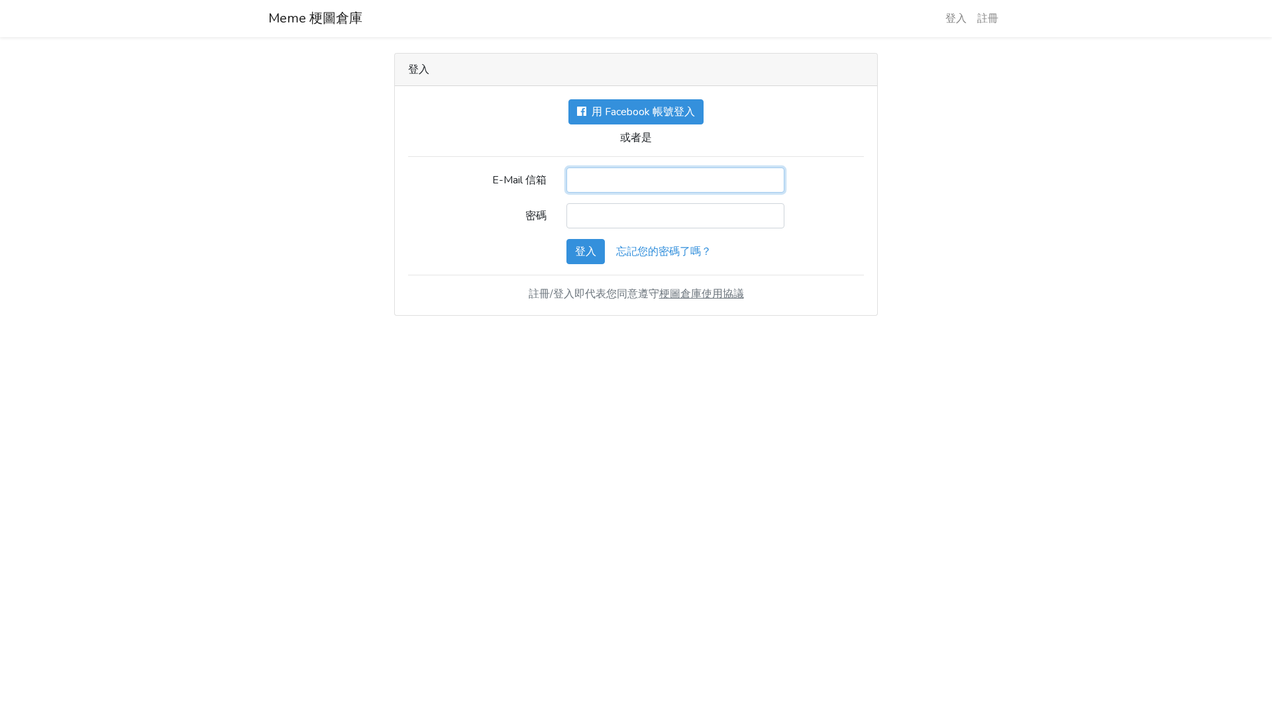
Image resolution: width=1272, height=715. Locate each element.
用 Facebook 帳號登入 (640, 112)
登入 (956, 18)
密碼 (536, 216)
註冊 (987, 18)
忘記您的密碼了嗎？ (664, 251)
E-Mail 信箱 (519, 180)
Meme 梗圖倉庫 (315, 18)
